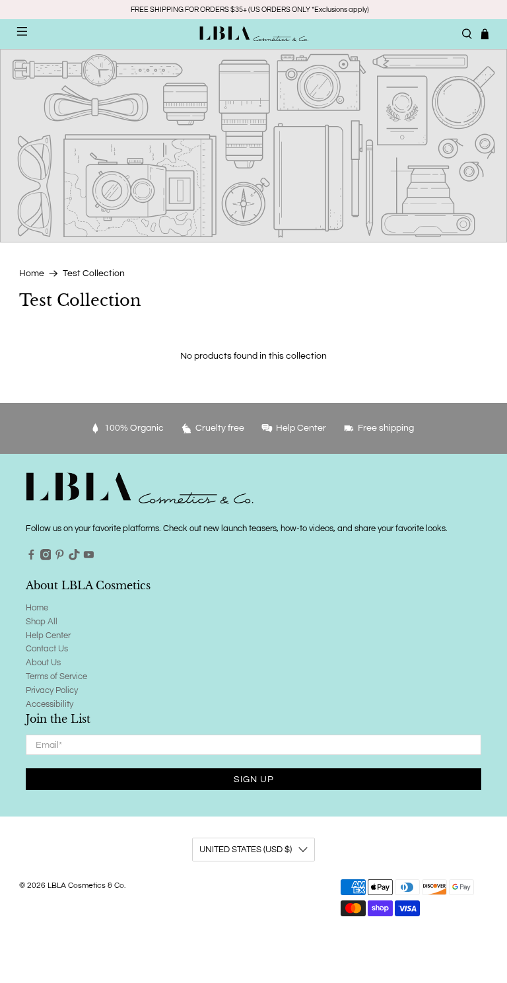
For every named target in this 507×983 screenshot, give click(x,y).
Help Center (48, 635)
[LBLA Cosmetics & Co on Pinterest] (59, 557)
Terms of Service (56, 676)
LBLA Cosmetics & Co (86, 885)
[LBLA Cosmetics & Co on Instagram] (45, 557)
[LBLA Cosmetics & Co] (253, 34)
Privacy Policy (52, 690)
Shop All (41, 621)
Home (31, 273)
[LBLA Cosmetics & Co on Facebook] (31, 557)
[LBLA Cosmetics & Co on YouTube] (88, 557)
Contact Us (47, 648)
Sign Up (254, 779)
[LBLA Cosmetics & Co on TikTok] (74, 557)
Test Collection (94, 273)
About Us (43, 662)
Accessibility (49, 704)
